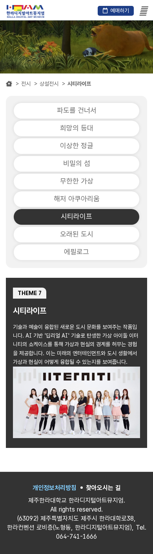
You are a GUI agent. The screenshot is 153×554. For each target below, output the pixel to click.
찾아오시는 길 (103, 488)
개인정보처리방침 (54, 488)
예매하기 (119, 10)
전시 (26, 84)
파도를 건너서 (77, 110)
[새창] (25, 12)
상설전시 (49, 84)
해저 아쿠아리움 (77, 198)
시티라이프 (76, 216)
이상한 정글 (76, 145)
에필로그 (76, 252)
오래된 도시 (76, 234)
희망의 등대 (76, 128)
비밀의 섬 (76, 163)
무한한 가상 (76, 181)
